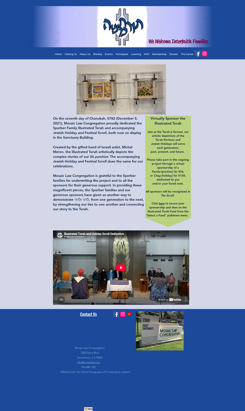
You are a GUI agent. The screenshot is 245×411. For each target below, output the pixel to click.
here (162, 203)
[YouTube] (129, 314)
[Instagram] (204, 53)
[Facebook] (197, 53)
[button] (85, 54)
